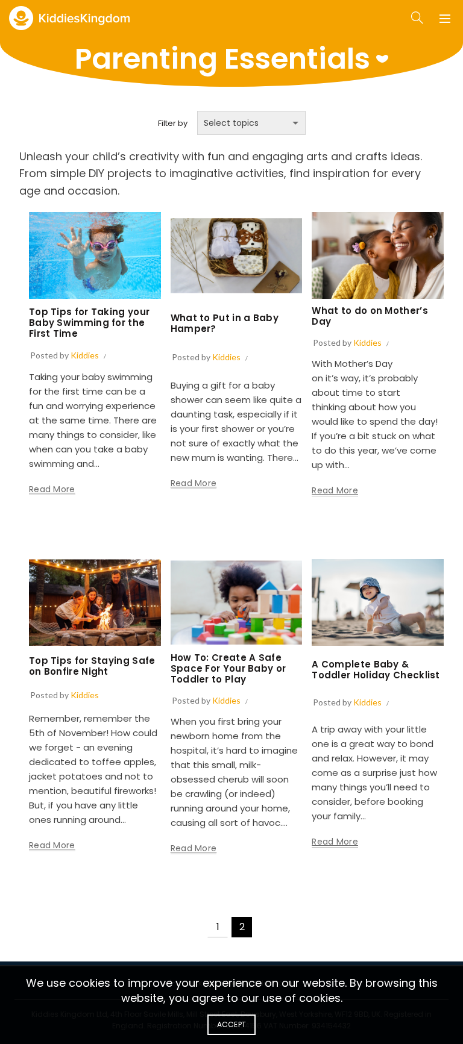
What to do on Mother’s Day (370, 316)
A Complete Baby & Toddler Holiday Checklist (376, 669)
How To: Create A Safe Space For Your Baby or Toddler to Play (228, 668)
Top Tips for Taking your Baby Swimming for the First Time (89, 322)
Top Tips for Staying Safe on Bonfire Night (92, 666)
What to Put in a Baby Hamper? (225, 323)
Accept (232, 1024)
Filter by (172, 123)
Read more (52, 489)
